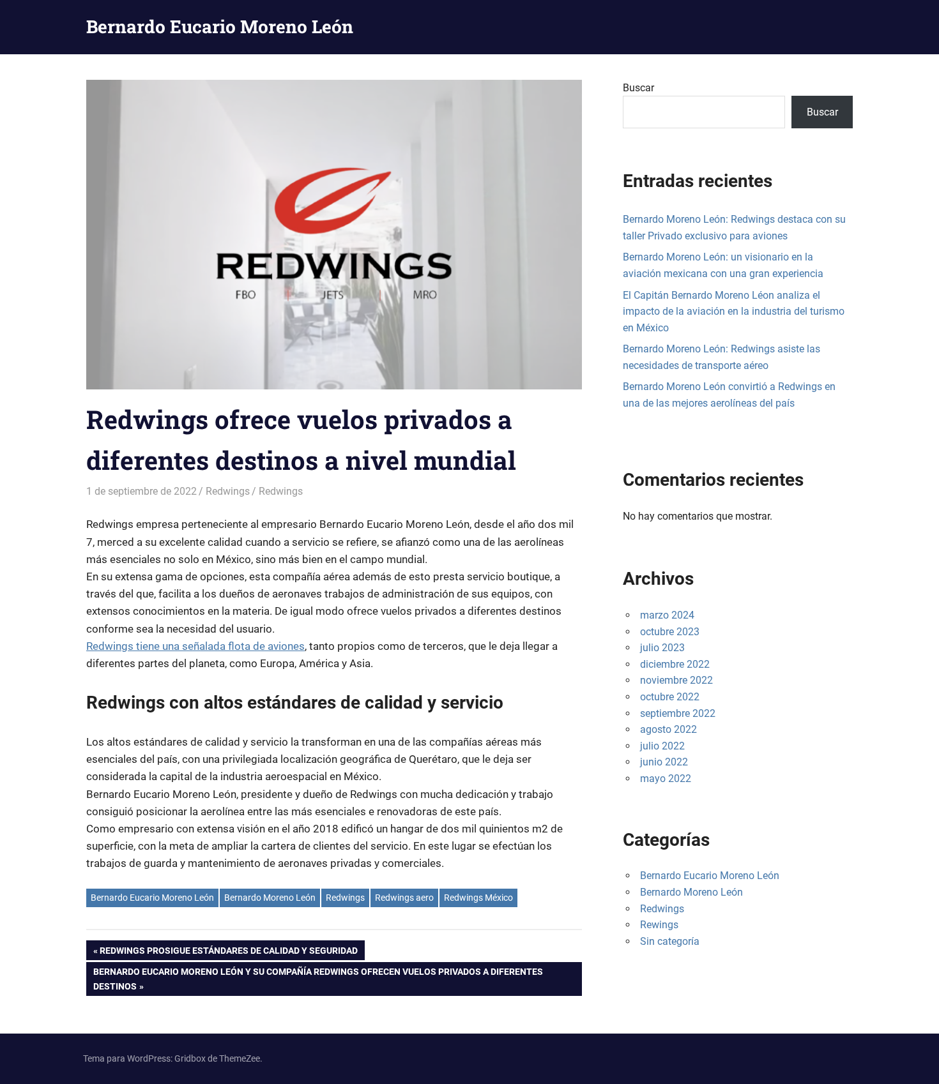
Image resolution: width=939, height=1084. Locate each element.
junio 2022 (664, 762)
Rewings (659, 925)
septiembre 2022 (677, 713)
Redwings (228, 491)
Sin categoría (669, 941)
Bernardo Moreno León (270, 897)
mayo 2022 (665, 778)
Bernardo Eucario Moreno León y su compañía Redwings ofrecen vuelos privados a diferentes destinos (318, 978)
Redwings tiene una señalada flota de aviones (195, 646)
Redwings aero (404, 897)
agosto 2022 (668, 729)
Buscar (638, 88)
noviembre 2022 (676, 680)
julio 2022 (662, 746)
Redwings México (478, 897)
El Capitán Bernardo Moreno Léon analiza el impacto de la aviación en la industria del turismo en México (733, 311)
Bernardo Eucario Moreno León (219, 26)
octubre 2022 (669, 697)
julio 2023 (662, 648)
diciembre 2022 (675, 664)
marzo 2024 (667, 615)
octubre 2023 (669, 632)
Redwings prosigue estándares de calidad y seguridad (228, 952)
